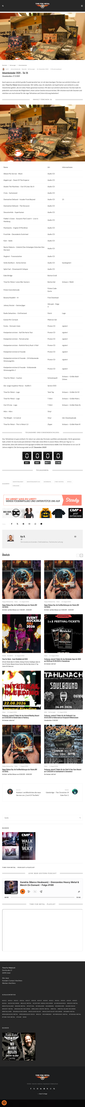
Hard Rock (71, 1006)
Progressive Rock (27, 1014)
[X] (34, 1088)
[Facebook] (30, 1088)
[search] (80, 817)
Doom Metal (20, 1006)
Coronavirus (60, 1003)
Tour (19, 1017)
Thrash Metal (75, 1014)
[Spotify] (44, 1088)
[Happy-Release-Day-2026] (21, 579)
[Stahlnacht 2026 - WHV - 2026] (63, 690)
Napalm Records (20, 1011)
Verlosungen (31, 69)
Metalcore (7, 1011)
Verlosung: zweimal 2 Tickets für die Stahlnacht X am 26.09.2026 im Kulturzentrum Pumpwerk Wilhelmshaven (61, 716)
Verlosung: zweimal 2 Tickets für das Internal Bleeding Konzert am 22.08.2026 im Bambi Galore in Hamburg (20, 716)
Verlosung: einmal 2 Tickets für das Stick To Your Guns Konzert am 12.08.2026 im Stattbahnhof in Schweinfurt (62, 770)
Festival (31, 1006)
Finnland (40, 1006)
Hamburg (50, 1006)
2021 (52, 1000)
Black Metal (26, 1003)
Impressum (46, 1084)
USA (25, 1017)
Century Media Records (43, 1003)
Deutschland (8, 1006)
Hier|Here (18, 981)
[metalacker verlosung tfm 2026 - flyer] (63, 633)
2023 (63, 1000)
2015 (16, 1000)
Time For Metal (59, 481)
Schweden (47, 1014)
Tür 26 (69, 481)
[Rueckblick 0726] (21, 633)
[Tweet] (17, 524)
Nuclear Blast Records (52, 1011)
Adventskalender (16, 69)
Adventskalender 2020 (33, 481)
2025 (75, 1000)
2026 (5, 1003)
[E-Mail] (29, 524)
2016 (22, 1000)
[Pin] (23, 524)
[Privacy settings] (4, 1102)
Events (4, 656)
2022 (57, 1000)
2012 (5, 1000)
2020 (46, 1000)
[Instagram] (37, 1088)
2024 (69, 1000)
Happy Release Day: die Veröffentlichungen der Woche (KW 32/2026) (19, 770)
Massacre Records (22, 1008)
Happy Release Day (7, 601)
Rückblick (10, 656)
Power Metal (70, 1011)
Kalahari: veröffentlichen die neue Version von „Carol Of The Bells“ (28, 792)
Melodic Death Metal (41, 1008)
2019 (40, 1000)
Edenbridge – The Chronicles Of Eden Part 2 (57, 792)
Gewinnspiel (47, 481)
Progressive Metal (10, 1014)
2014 (11, 1000)
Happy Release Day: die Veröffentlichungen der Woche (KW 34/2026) (19, 606)
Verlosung (16, 485)
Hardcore (60, 1006)
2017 (28, 1000)
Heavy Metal (8, 1008)
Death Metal (73, 1003)
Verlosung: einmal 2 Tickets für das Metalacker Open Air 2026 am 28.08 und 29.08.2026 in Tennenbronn (62, 660)
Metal (54, 1008)
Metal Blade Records (67, 1008)
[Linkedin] (40, 1088)
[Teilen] (11, 524)
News (16, 601)
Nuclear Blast (35, 1011)
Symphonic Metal (61, 1014)
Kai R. (7, 69)
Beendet (24, 69)
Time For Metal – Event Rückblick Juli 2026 (15, 659)
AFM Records (14, 1003)
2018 (34, 1000)
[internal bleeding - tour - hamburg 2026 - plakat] (21, 690)
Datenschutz (54, 1084)
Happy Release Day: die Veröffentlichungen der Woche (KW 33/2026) (61, 606)
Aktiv (45, 712)
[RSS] (47, 1088)
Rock (39, 1014)
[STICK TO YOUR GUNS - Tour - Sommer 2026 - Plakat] (63, 744)
